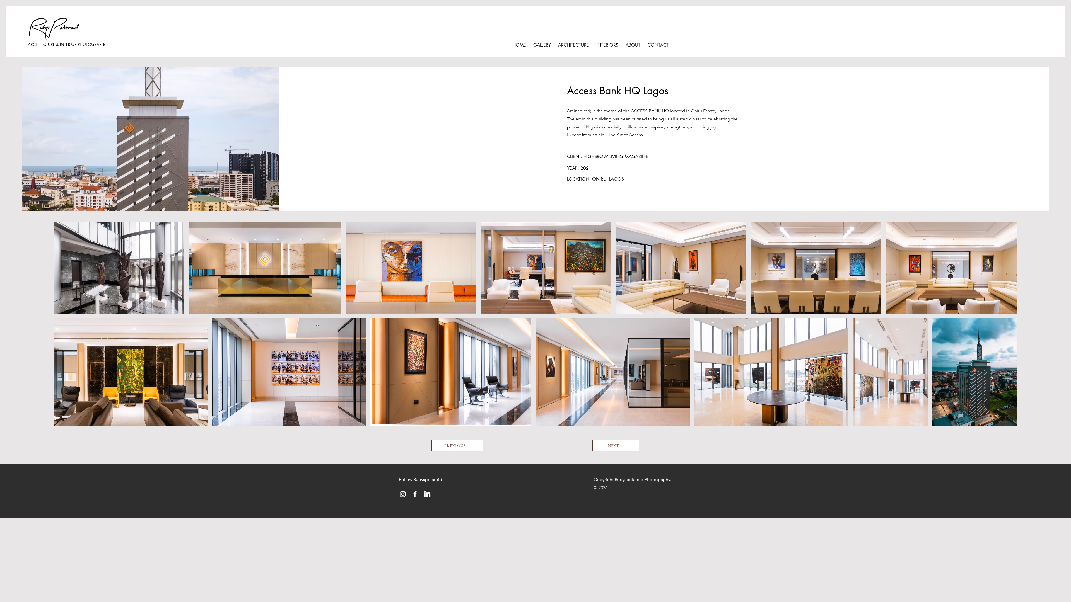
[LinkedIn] (427, 494)
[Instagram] (403, 494)
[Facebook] (415, 494)
